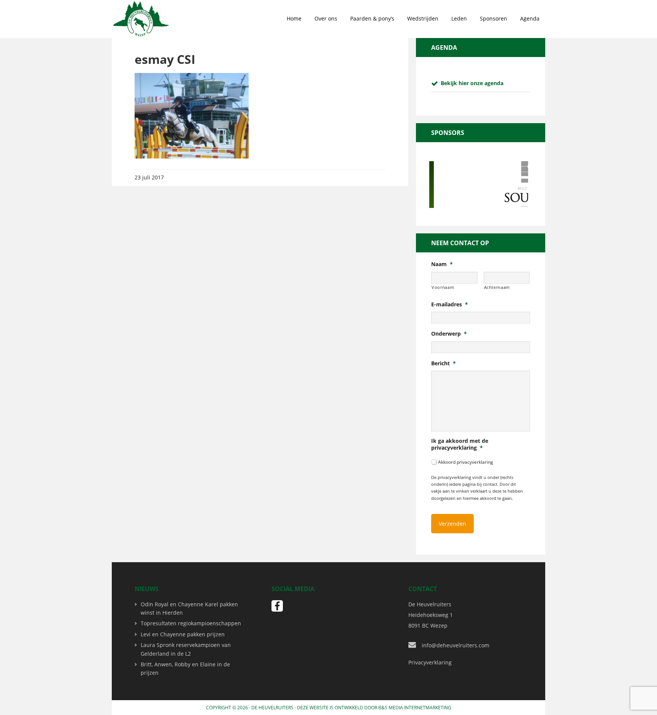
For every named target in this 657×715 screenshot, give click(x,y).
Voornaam (443, 287)
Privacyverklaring (430, 662)
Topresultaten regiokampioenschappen (191, 623)
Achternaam (497, 287)
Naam (442, 264)
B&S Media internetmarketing (414, 707)
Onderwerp (449, 333)
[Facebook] (277, 606)
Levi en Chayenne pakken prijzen (183, 634)
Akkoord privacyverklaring (465, 462)
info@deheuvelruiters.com (455, 645)
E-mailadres (449, 304)
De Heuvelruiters (272, 707)
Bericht (443, 363)
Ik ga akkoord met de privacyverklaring (459, 444)
